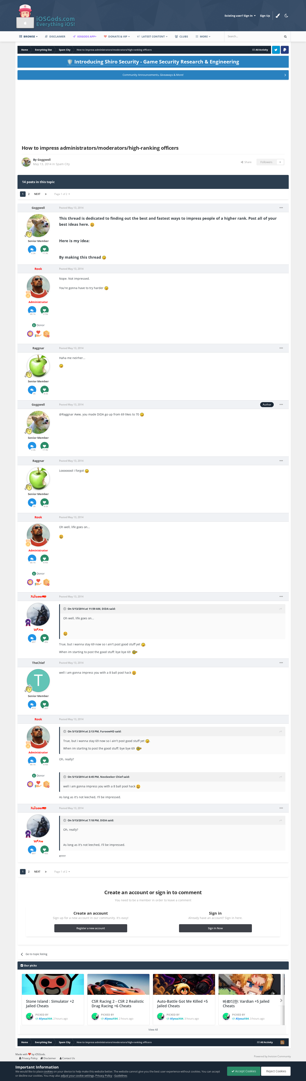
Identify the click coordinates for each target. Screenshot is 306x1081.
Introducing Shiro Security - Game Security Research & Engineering (153, 61)
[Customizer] (277, 15)
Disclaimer (57, 36)
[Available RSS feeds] (282, 1042)
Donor (40, 325)
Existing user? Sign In (239, 15)
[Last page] (46, 194)
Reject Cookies (275, 1071)
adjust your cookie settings (77, 1075)
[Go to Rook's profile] (38, 286)
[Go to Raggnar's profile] (38, 365)
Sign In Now (215, 928)
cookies (48, 1071)
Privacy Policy (29, 1058)
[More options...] (281, 207)
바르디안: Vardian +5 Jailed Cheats (246, 1004)
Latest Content (153, 36)
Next (37, 194)
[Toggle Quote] (65, 608)
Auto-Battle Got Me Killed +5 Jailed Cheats (182, 1004)
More (203, 36)
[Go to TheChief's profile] (38, 680)
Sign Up (265, 15)
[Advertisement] (153, 111)
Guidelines (120, 1075)
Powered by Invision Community (272, 1056)
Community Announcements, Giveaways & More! (153, 75)
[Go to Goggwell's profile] (26, 162)
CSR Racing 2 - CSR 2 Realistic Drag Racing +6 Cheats (118, 1004)
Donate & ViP (117, 36)
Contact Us (68, 1058)
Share (247, 162)
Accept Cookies (245, 1071)
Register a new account (90, 928)
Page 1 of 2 (61, 194)
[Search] (285, 36)
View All (153, 1029)
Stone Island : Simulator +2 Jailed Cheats (50, 1004)
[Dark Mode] (286, 15)
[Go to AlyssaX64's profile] (29, 1016)
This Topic (268, 36)
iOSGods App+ (86, 36)
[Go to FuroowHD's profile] (38, 614)
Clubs (183, 36)
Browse (29, 36)
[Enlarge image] (92, 224)
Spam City (63, 164)
